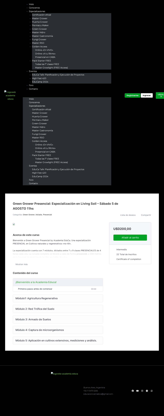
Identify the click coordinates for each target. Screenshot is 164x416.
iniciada (39, 214)
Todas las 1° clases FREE (47, 64)
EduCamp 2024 (40, 82)
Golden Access (39, 46)
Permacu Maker (40, 25)
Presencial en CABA (45, 57)
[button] (67, 95)
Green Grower (39, 29)
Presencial (47, 214)
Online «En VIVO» (44, 50)
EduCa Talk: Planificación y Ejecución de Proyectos (58, 75)
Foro (31, 85)
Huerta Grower (40, 22)
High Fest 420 (39, 78)
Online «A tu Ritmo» (45, 53)
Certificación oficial (41, 15)
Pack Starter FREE (41, 61)
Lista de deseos (128, 215)
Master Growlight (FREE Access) (51, 67)
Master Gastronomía (42, 36)
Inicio (31, 4)
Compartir (146, 215)
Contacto (33, 89)
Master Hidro (38, 32)
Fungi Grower (39, 39)
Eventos (33, 71)
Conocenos (34, 8)
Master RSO (38, 43)
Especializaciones (37, 11)
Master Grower (39, 18)
